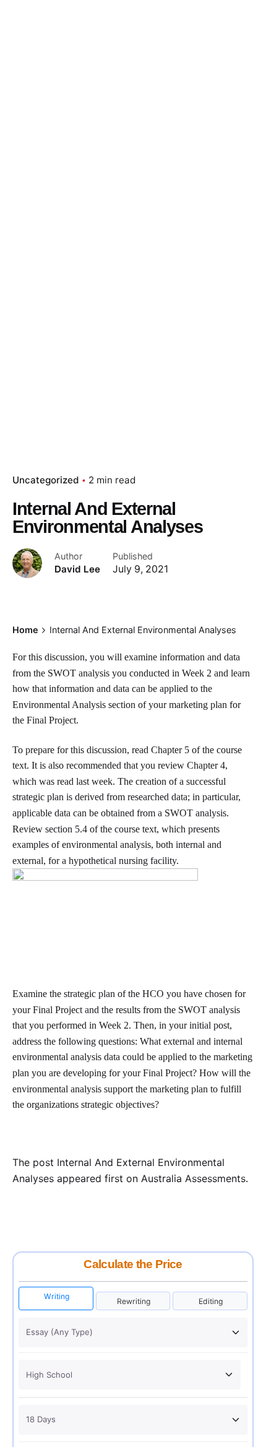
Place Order (221, 87)
